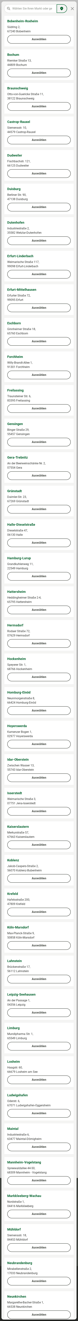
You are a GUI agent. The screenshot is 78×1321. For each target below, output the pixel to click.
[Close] (72, 8)
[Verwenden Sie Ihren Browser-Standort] (62, 8)
